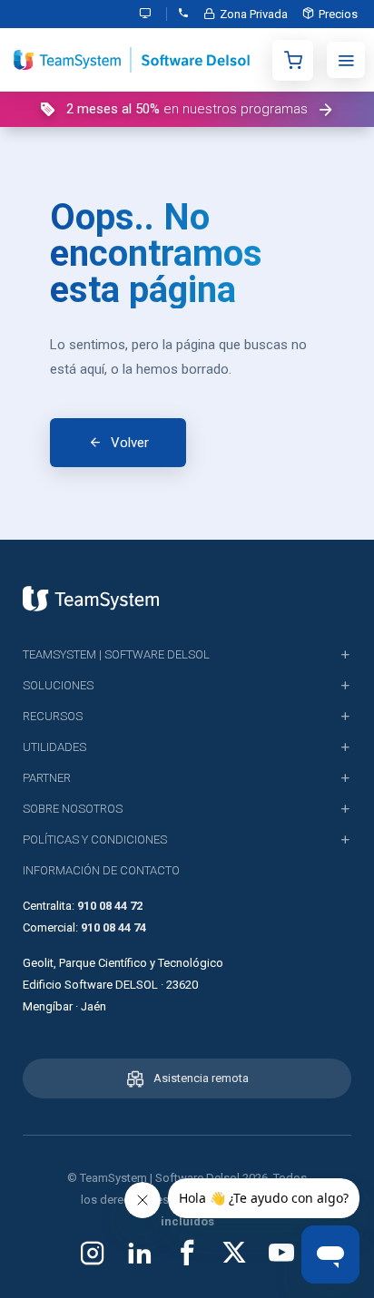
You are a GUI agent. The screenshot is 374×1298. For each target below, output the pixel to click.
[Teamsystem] (91, 598)
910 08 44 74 (113, 927)
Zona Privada (254, 14)
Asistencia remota (201, 1078)
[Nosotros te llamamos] (183, 14)
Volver (130, 442)
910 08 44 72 (110, 906)
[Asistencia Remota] (149, 14)
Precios (338, 14)
